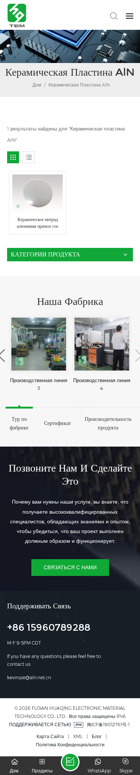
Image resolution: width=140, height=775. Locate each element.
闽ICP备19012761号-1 (108, 724)
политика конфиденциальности (70, 744)
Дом (36, 85)
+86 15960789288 (48, 628)
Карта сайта (50, 736)
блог (97, 736)
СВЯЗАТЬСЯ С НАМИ (70, 567)
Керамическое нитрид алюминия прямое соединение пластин (37, 223)
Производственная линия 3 (38, 384)
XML (78, 736)
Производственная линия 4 (101, 384)
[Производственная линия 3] (38, 344)
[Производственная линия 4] (101, 344)
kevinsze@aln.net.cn (29, 677)
